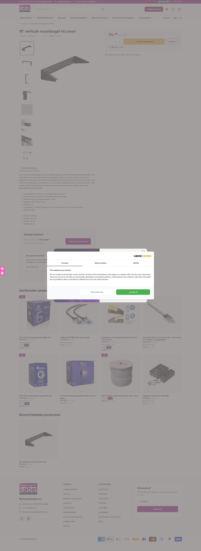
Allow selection (97, 292)
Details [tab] (136, 263)
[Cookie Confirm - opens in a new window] (142, 255)
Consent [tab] (64, 263)
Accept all (133, 292)
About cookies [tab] (100, 263)
